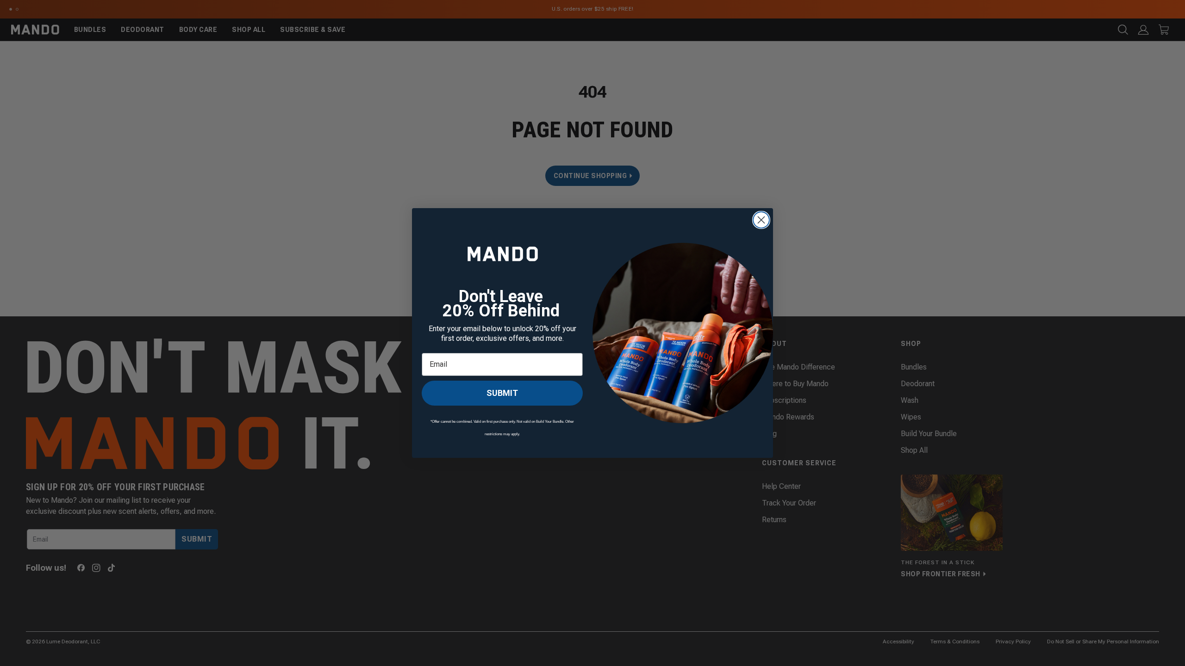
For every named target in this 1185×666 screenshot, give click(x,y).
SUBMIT (502, 393)
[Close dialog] (761, 220)
